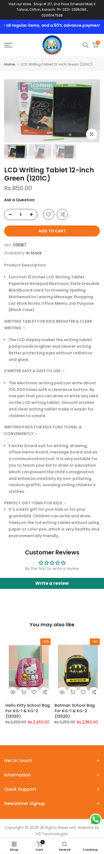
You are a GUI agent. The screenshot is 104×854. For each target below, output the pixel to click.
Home (9, 64)
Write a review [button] (52, 583)
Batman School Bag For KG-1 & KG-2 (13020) (74, 711)
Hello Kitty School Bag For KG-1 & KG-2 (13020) (26, 711)
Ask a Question (19, 200)
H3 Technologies (52, 834)
